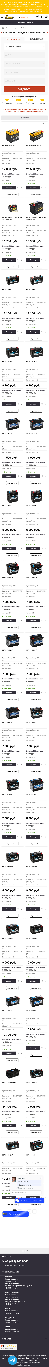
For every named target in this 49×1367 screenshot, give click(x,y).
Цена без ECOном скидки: (11, 174)
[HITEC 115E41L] (12, 280)
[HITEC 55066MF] (36, 568)
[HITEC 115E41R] (36, 280)
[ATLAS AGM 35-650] (12, 136)
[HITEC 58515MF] (12, 1001)
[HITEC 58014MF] (36, 929)
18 (29, 1211)
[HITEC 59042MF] (36, 1001)
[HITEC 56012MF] (12, 641)
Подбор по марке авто (32, 1362)
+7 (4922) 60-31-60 (12, 1322)
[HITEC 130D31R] (36, 424)
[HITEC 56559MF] (36, 785)
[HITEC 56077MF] (12, 713)
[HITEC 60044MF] (36, 1073)
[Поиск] (41, 17)
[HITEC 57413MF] (12, 929)
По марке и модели (12, 28)
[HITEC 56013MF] (36, 641)
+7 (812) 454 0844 (11, 1297)
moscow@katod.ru (12, 1271)
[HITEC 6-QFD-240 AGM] (12, 1073)
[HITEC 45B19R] (36, 496)
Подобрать (24, 89)
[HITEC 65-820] (36, 1146)
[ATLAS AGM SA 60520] (36, 136)
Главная (3, 28)
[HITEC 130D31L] (12, 424)
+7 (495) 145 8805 (11, 1281)
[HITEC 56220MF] (12, 785)
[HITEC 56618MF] (12, 857)
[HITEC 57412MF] (36, 857)
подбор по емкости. (24, 1365)
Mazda (22, 28)
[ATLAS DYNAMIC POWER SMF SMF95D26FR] (36, 208)
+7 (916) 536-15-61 (12, 1313)
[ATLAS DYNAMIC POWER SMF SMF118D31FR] (12, 208)
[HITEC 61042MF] (12, 1146)
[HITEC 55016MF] (12, 568)
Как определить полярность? (24, 96)
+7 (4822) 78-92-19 (12, 1331)
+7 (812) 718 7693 (11, 1304)
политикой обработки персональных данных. (26, 11)
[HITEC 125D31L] (12, 352)
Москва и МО (25, 17)
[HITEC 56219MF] (36, 713)
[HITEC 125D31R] (36, 352)
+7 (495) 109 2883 (11, 1288)
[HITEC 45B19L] (12, 496)
